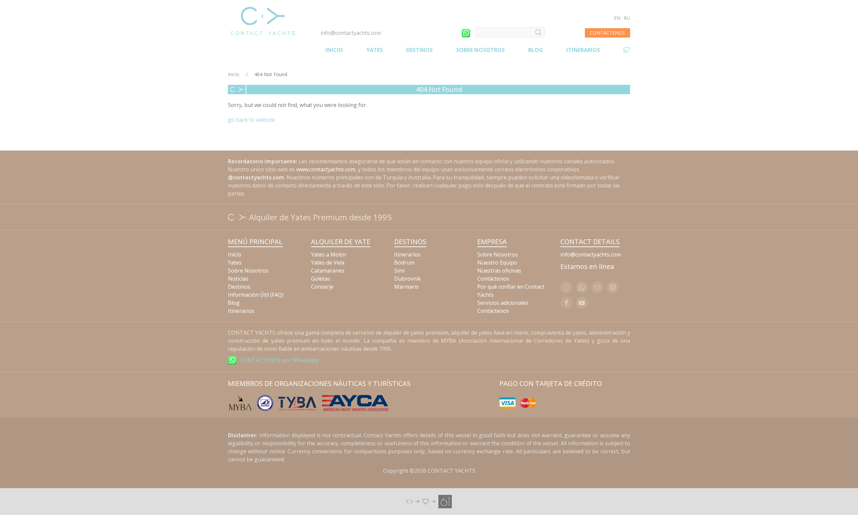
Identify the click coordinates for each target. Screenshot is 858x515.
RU (627, 18)
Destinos (419, 50)
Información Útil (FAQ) (256, 294)
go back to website (251, 119)
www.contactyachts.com (325, 169)
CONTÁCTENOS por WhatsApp (279, 360)
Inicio (334, 50)
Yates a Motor (329, 254)
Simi (399, 270)
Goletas (320, 278)
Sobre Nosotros (480, 50)
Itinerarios (583, 50)
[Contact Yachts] (263, 21)
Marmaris (406, 286)
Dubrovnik (407, 278)
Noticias (238, 278)
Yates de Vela (327, 262)
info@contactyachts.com (350, 33)
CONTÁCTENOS (607, 33)
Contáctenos (493, 278)
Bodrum (404, 262)
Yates (374, 50)
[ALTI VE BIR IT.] (429, 501)
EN (617, 18)
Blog (535, 50)
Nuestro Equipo (497, 262)
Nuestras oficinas (499, 270)
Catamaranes (328, 270)
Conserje (322, 286)
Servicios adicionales (503, 302)
